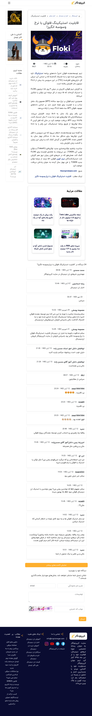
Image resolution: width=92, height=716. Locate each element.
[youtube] (52, 643)
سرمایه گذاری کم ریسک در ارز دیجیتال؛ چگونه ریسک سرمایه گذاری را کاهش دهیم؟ (13, 135)
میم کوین (61, 158)
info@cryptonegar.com (55, 638)
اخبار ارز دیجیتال (63, 16)
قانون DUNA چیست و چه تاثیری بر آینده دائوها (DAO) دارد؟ (12, 117)
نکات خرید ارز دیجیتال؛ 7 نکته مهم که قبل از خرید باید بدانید (12, 84)
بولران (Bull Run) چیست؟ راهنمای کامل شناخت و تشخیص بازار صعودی (12, 154)
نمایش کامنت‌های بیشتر (56, 565)
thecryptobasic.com (68, 171)
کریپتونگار (75, 16)
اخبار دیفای (52, 16)
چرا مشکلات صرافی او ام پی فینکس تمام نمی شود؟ (11, 674)
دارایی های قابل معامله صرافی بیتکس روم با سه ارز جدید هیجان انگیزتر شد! (11, 648)
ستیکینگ (39, 73)
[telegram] (57, 643)
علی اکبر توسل (33, 665)
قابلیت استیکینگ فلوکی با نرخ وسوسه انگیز (53, 176)
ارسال (82, 619)
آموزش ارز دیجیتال (33, 639)
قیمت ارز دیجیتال (33, 661)
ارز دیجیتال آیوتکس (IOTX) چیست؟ (13, 171)
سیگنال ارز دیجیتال (33, 652)
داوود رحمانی (77, 65)
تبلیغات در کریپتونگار (57, 648)
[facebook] (63, 643)
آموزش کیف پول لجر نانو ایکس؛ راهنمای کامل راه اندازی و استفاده (12, 101)
